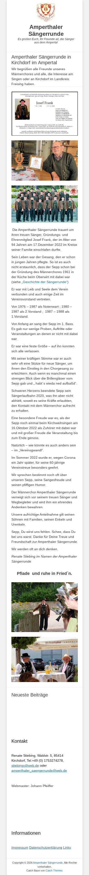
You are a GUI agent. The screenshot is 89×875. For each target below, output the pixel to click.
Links (67, 847)
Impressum (19, 847)
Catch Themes (54, 870)
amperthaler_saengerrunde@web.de (39, 770)
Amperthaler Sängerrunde (46, 30)
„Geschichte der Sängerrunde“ (44, 282)
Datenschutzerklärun (44, 847)
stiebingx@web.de (25, 765)
